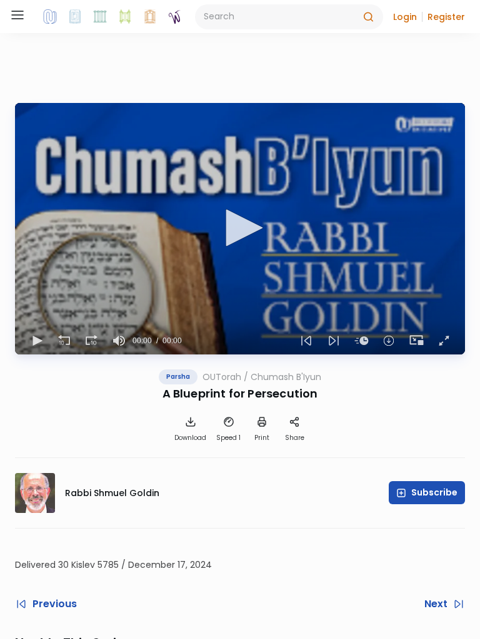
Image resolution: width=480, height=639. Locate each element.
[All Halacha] (100, 17)
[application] (240, 228)
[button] (405, 16)
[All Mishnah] (75, 17)
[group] (118, 340)
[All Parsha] (125, 17)
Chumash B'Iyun (286, 377)
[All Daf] (150, 17)
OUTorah (221, 377)
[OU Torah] (50, 17)
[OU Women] (175, 17)
